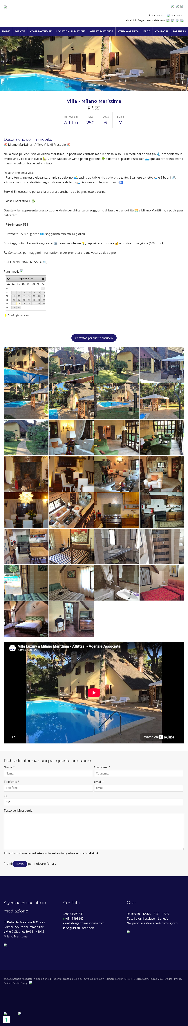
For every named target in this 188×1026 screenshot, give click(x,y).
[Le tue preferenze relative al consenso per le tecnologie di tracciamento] (6, 1019)
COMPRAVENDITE (41, 31)
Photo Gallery (94, 85)
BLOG (146, 31)
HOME (6, 31)
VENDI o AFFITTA (128, 31)
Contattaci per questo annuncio (94, 338)
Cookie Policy (20, 983)
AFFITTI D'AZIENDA (101, 31)
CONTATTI (161, 31)
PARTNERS (179, 31)
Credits (168, 978)
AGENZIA (20, 31)
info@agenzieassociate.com (149, 20)
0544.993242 (177, 15)
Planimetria (12, 271)
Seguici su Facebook (79, 928)
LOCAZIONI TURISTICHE (70, 31)
